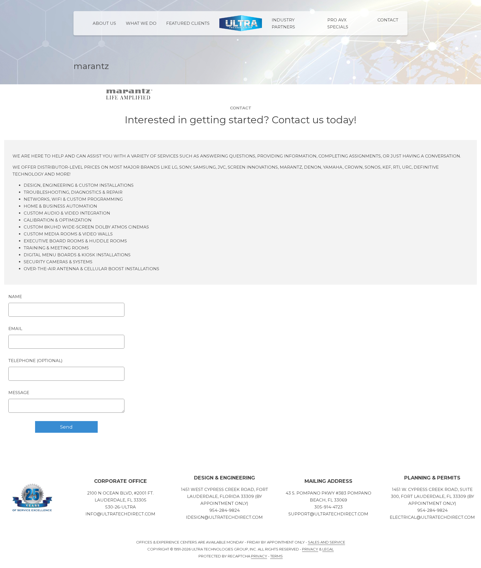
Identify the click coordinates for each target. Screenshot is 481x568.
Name (15, 296)
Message (18, 392)
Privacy (310, 549)
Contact (387, 20)
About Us (104, 23)
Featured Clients (188, 23)
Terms (276, 556)
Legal (328, 549)
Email (15, 328)
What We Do (141, 23)
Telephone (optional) (35, 360)
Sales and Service (326, 542)
